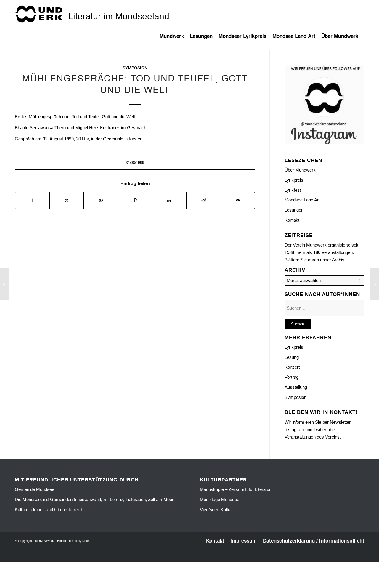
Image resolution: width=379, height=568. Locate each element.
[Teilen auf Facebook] (32, 200)
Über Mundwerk (300, 169)
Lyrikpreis (294, 180)
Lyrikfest (293, 190)
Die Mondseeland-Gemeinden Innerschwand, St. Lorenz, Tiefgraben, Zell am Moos (94, 499)
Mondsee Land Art (302, 199)
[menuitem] (175, 38)
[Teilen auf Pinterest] (135, 200)
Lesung (292, 357)
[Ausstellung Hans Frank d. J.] (4, 284)
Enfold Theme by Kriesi (73, 541)
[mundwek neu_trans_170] (40, 13)
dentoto (190, 558)
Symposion (135, 68)
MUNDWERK (44, 541)
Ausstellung (296, 387)
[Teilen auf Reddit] (204, 200)
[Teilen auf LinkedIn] (169, 200)
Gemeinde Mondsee (34, 489)
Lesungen (294, 209)
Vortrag (291, 377)
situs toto (176, 558)
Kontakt (292, 220)
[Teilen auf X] (67, 200)
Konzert (292, 366)
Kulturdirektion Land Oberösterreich (49, 509)
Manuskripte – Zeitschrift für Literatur (235, 489)
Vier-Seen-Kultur (216, 509)
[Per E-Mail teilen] (238, 200)
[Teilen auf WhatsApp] (101, 200)
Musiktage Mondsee (219, 499)
